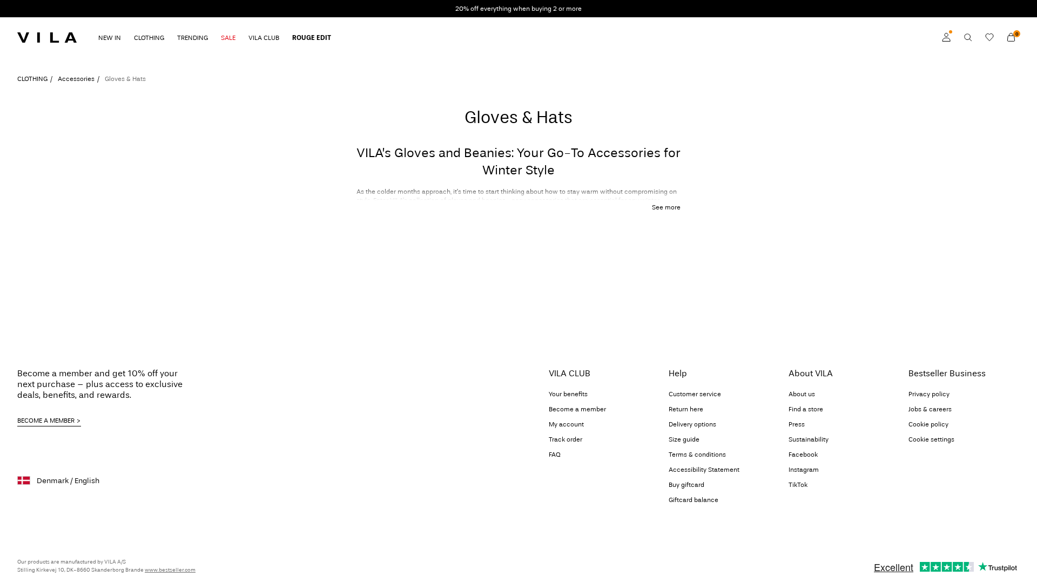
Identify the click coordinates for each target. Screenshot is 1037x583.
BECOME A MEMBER (46, 420)
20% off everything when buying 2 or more (518, 8)
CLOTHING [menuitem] (149, 38)
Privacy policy (929, 394)
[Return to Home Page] (47, 37)
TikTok (798, 485)
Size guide (684, 439)
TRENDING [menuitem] (192, 38)
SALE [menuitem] (228, 38)
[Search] (968, 37)
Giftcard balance (693, 500)
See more (666, 207)
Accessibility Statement (704, 469)
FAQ (555, 454)
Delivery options (692, 424)
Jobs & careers (930, 409)
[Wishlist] (989, 37)
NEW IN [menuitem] (109, 38)
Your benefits (568, 394)
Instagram (804, 469)
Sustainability (809, 439)
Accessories (76, 79)
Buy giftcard (686, 485)
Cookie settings (931, 439)
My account (566, 424)
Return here (686, 409)
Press (797, 424)
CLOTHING (32, 79)
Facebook (803, 454)
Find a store (806, 409)
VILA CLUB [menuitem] (263, 38)
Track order (565, 439)
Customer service (695, 394)
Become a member (577, 409)
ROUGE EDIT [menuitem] (311, 38)
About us (802, 394)
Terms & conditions (697, 454)
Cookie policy (928, 424)
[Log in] (946, 37)
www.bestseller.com (170, 570)
